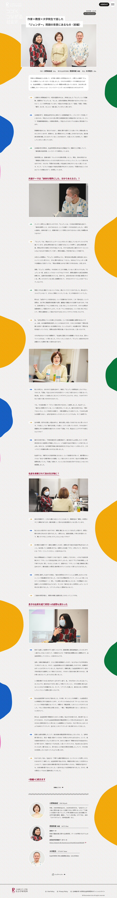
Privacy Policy (63, 891)
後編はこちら (57, 787)
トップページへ (58, 874)
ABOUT (104, 4)
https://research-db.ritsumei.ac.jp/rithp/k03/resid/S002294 (67, 843)
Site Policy (50, 891)
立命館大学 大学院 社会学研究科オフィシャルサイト (89, 891)
